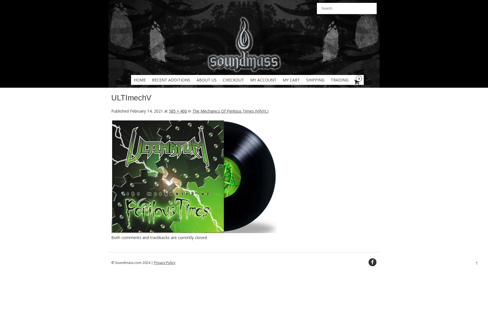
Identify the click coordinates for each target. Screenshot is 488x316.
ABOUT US (207, 80)
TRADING (339, 80)
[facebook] (372, 262)
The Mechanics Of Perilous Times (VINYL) (230, 111)
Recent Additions (171, 80)
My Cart (291, 80)
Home (140, 80)
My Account (263, 80)
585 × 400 (178, 111)
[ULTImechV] (193, 231)
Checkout (233, 80)
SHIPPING (315, 80)
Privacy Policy (164, 262)
